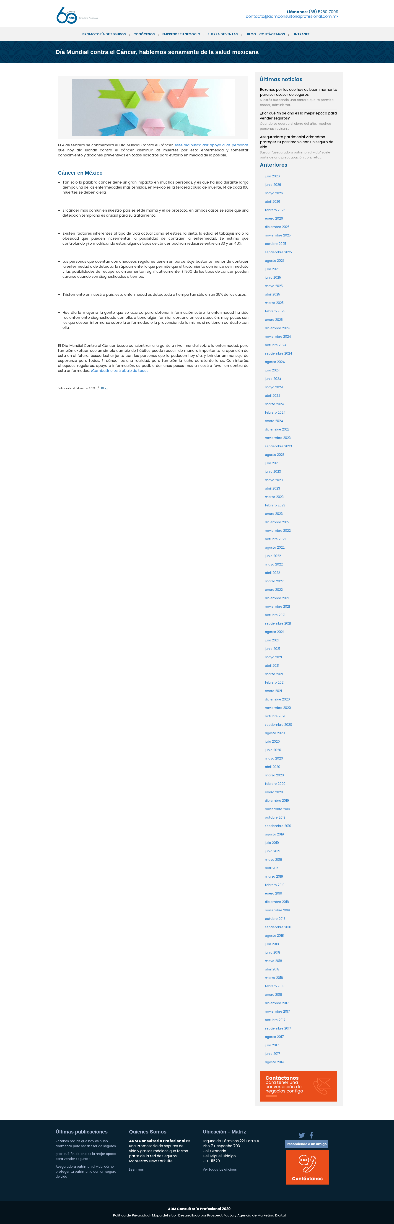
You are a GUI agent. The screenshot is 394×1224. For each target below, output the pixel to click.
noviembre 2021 (277, 606)
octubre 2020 (275, 716)
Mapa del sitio (164, 1215)
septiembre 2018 (278, 927)
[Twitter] (302, 1138)
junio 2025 (273, 277)
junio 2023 (273, 471)
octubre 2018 (275, 918)
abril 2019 (272, 868)
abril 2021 (272, 665)
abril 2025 (272, 294)
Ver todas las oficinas (220, 1169)
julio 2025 (272, 269)
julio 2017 (272, 1045)
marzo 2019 (274, 876)
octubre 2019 (275, 817)
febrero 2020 (275, 783)
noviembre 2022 (278, 530)
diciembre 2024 (277, 328)
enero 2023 (274, 513)
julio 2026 (272, 176)
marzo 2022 (274, 581)
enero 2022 (274, 589)
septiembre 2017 (278, 1028)
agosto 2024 (275, 362)
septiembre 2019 (278, 826)
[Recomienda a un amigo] (306, 1146)
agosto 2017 (274, 1037)
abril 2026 (272, 201)
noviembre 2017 (277, 1011)
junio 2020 (273, 750)
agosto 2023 (275, 454)
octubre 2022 (275, 539)
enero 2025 (274, 319)
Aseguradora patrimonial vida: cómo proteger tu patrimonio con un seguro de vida (296, 142)
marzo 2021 (274, 674)
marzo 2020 (274, 775)
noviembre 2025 (278, 235)
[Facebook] (311, 1138)
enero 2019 (273, 893)
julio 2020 (272, 741)
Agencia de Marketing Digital (261, 1215)
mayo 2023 (274, 480)
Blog (104, 388)
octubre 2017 (275, 1020)
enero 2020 (274, 792)
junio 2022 (273, 556)
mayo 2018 (273, 961)
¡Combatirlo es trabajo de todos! (120, 370)
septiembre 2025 (278, 252)
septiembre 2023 (278, 446)
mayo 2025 (274, 286)
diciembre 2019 (277, 800)
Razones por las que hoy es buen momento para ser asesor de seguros (298, 92)
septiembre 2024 (278, 353)
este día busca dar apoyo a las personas (212, 145)
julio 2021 (272, 640)
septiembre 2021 (278, 623)
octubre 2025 (275, 243)
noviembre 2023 (278, 438)
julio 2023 (272, 463)
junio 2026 (273, 184)
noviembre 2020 (278, 707)
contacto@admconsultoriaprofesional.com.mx (292, 16)
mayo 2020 (274, 758)
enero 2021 (273, 691)
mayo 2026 (274, 193)
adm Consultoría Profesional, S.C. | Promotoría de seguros (82, 15)
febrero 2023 (275, 505)
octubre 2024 (276, 345)
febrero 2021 (274, 682)
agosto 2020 (275, 733)
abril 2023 (272, 488)
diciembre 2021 (277, 598)
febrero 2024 (275, 412)
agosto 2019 (274, 834)
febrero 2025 (275, 311)
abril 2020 (272, 767)
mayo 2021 (273, 657)
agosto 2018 (274, 935)
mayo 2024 (274, 387)
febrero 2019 (275, 885)
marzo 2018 (274, 977)
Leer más (136, 1169)
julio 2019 (272, 842)
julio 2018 (272, 944)
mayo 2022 (274, 564)
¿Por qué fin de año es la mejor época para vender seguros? (298, 116)
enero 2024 (274, 421)
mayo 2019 (273, 859)
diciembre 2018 (277, 902)
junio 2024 (273, 378)
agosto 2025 (275, 260)
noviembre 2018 (277, 910)
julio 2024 (272, 370)
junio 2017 (272, 1053)
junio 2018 (272, 952)
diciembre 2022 (277, 522)
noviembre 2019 (277, 809)
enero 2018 (273, 994)
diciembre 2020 (277, 699)
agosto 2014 (274, 1062)
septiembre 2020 (278, 724)
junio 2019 (272, 851)
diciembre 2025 (277, 227)
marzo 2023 (274, 497)
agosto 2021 (274, 632)
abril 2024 (272, 395)
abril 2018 (272, 969)
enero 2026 (274, 218)
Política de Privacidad (131, 1215)
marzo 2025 (274, 303)
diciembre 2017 (277, 1003)
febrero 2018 (275, 986)
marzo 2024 (274, 404)
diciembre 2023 (277, 429)
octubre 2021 (275, 615)
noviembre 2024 (278, 336)
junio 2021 (272, 648)
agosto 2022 (275, 547)
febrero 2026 (275, 210)
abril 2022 (272, 573)
